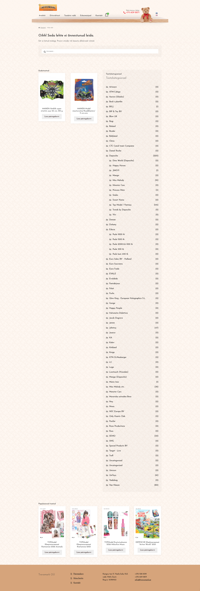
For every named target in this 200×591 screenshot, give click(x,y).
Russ (111, 431)
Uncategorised (115, 461)
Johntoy (112, 328)
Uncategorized (115, 465)
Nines (111, 406)
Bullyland (113, 136)
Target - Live (115, 451)
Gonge (112, 303)
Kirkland (113, 348)
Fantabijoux (114, 284)
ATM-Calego (114, 92)
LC (110, 362)
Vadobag (113, 480)
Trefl (111, 456)
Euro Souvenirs (116, 264)
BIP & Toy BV (115, 112)
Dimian (112, 220)
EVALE (112, 274)
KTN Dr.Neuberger (117, 357)
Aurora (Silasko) (116, 97)
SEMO (112, 436)
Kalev (111, 343)
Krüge (112, 352)
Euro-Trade (114, 269)
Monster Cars (119, 185)
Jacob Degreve (116, 318)
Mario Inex (114, 382)
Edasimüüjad (85, 16)
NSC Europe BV (116, 411)
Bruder (112, 131)
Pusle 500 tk (118, 249)
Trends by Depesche (122, 210)
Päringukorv (78, 574)
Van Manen (114, 485)
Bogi (111, 121)
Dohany (112, 225)
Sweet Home (118, 200)
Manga (116, 175)
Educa (112, 230)
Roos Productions (117, 426)
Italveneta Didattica (118, 313)
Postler (112, 421)
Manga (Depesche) (118, 377)
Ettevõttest (55, 16)
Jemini (112, 323)
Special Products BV (118, 446)
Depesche (113, 156)
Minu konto (78, 578)
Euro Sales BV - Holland (120, 259)
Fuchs (111, 293)
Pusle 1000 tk (119, 234)
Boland (112, 126)
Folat (111, 289)
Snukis (115, 195)
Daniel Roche (115, 151)
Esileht (43, 27)
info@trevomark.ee (143, 580)
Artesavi (113, 87)
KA (110, 338)
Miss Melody (118, 180)
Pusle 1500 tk (118, 239)
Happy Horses (119, 166)
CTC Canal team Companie (121, 146)
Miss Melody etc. (116, 387)
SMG (111, 441)
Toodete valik (70, 16)
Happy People (115, 308)
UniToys (112, 475)
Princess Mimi (119, 190)
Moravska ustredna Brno (120, 397)
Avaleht (42, 16)
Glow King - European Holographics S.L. (127, 298)
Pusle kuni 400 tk (120, 254)
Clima (111, 141)
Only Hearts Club (117, 416)
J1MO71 (116, 170)
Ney (111, 402)
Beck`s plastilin (115, 102)
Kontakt (99, 16)
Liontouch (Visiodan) (118, 372)
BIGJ (111, 107)
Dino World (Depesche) (123, 161)
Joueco (112, 333)
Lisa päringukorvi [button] (51, 116)
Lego (111, 367)
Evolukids (113, 279)
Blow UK (113, 116)
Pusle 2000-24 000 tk (123, 244)
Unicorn (112, 470)
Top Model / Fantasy (122, 205)
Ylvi (114, 215)
